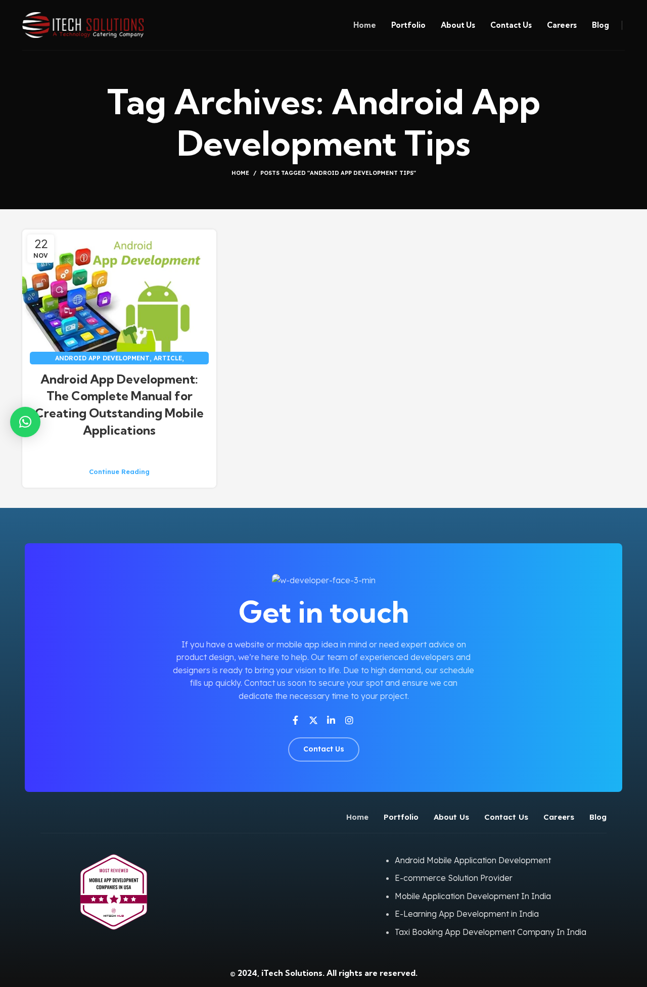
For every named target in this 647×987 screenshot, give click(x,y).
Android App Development (102, 358)
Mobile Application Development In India (473, 896)
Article (168, 358)
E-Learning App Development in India (467, 914)
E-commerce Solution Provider (454, 878)
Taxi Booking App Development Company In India (490, 932)
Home (240, 172)
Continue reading (119, 471)
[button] (25, 422)
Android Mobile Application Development (473, 860)
